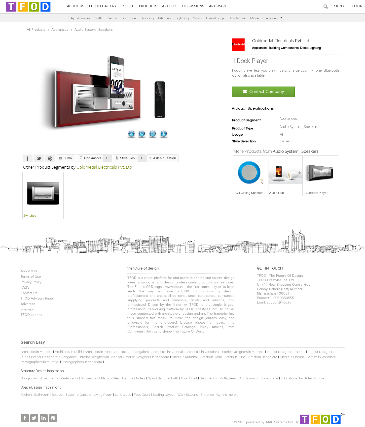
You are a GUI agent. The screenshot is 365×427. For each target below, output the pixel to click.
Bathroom (42, 394)
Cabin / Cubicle (80, 394)
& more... (320, 378)
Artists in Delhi (211, 357)
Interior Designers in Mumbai (242, 352)
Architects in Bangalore (131, 352)
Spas (152, 378)
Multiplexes (228, 378)
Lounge (127, 378)
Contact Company (266, 92)
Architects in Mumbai (36, 352)
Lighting (182, 18)
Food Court (189, 378)
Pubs (213, 378)
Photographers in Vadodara (82, 362)
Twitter (39, 158)
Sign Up (340, 6)
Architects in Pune (98, 352)
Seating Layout (164, 394)
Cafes (115, 378)
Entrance (207, 394)
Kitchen (164, 18)
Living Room (103, 394)
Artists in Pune (235, 357)
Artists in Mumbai (185, 357)
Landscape (123, 394)
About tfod (29, 271)
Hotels (140, 378)
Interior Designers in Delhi (286, 352)
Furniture (128, 18)
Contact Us (29, 293)
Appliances (80, 18)
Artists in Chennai (292, 357)
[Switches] (43, 192)
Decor (112, 18)
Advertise (28, 304)
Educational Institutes (296, 378)
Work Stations (187, 394)
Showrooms (90, 378)
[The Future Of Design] (28, 11)
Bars (203, 378)
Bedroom (59, 394)
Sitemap (27, 309)
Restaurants (70, 378)
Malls (105, 378)
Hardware (237, 18)
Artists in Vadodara (322, 357)
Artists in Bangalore (262, 357)
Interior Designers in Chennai (100, 357)
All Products (36, 29)
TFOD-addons (31, 315)
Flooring (147, 18)
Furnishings (215, 18)
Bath (98, 18)
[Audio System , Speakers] (250, 172)
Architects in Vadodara (202, 352)
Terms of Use (31, 276)
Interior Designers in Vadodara (147, 357)
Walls (197, 18)
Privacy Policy (31, 282)
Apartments (49, 378)
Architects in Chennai (167, 352)
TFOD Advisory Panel (37, 298)
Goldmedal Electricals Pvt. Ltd (280, 41)
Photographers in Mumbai (40, 362)
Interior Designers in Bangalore (54, 357)
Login (357, 6)
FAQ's (25, 287)
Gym (220, 394)
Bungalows (29, 378)
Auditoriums (248, 378)
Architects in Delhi (68, 352)
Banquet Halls (168, 378)
